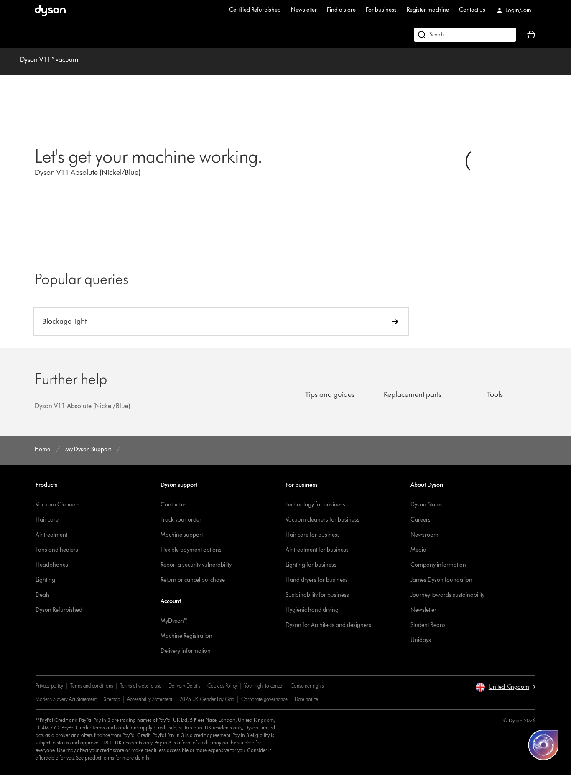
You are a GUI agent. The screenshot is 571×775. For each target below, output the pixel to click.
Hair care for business (313, 534)
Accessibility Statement (149, 699)
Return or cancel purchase (193, 579)
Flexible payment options (191, 549)
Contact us (472, 9)
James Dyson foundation (441, 579)
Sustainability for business (317, 595)
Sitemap (112, 699)
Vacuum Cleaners (58, 504)
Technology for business (315, 504)
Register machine (428, 9)
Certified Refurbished (255, 9)
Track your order (181, 519)
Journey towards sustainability (447, 595)
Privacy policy (49, 686)
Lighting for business (311, 564)
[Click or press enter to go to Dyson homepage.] (50, 10)
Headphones (52, 564)
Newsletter (304, 9)
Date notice (306, 699)
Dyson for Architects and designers (328, 625)
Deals (43, 595)
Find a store (341, 9)
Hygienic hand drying (312, 610)
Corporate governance (264, 699)
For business (381, 9)
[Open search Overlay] (465, 35)
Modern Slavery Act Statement (66, 699)
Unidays (420, 640)
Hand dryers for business (317, 579)
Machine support (182, 534)
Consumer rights (307, 686)
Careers (420, 519)
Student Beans (428, 625)
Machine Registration (186, 635)
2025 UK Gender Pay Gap (206, 699)
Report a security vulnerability (196, 564)
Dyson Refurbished (59, 610)
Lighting (45, 579)
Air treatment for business (317, 549)
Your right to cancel (263, 686)
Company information (438, 564)
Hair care (47, 519)
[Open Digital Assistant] (543, 745)
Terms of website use (140, 686)
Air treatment (51, 534)
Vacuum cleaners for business (322, 519)
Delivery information (186, 651)
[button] (505, 687)
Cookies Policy (222, 686)
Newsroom (424, 534)
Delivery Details (184, 686)
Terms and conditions (91, 686)
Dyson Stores (426, 504)
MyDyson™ (174, 620)
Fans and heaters (57, 549)
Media (418, 549)
